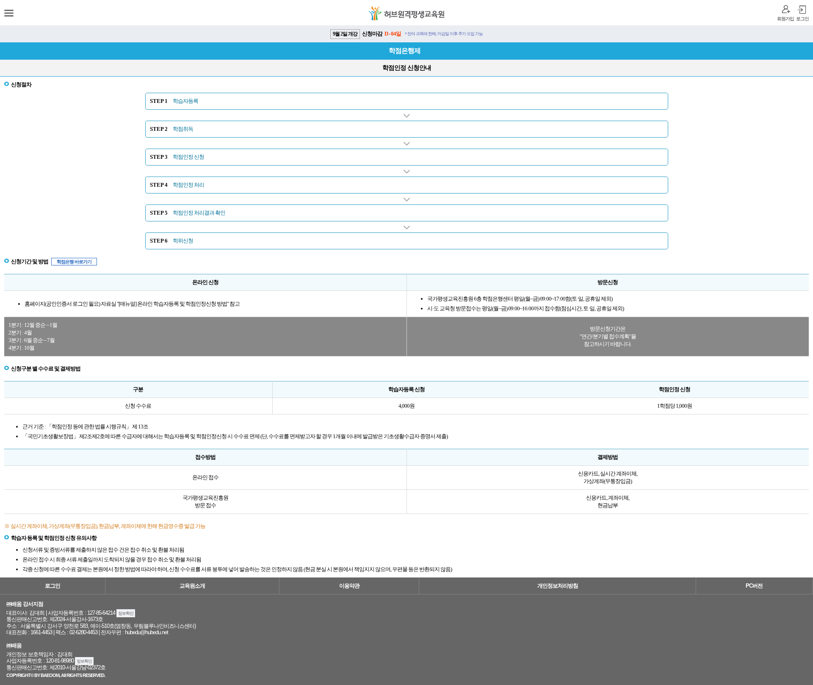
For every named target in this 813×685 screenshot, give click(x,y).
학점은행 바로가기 (74, 261)
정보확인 (125, 613)
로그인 (802, 18)
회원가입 (785, 18)
